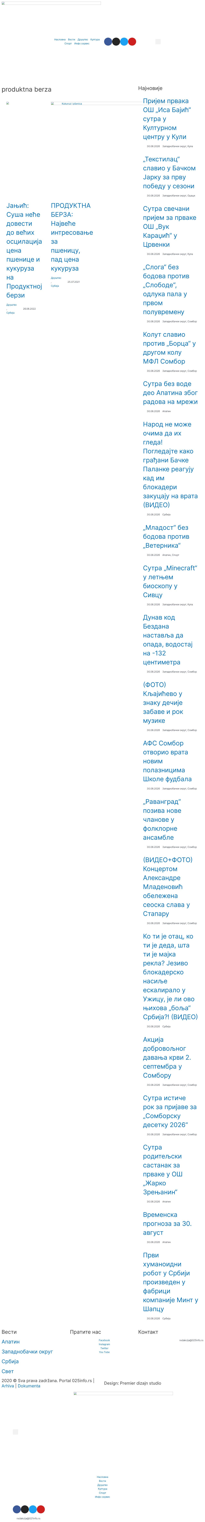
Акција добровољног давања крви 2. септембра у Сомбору (167, 1057)
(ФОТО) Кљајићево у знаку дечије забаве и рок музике (163, 702)
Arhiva (8, 1385)
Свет (8, 1371)
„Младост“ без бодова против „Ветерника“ (166, 536)
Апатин (11, 1342)
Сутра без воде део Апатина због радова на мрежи (170, 393)
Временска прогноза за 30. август (167, 1223)
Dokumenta (29, 1385)
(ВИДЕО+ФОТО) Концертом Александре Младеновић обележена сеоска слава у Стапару (168, 886)
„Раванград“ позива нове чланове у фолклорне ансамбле (162, 819)
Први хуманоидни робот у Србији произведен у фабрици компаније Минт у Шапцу (170, 1282)
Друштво (11, 304)
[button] (158, 41)
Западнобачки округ (27, 1351)
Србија (10, 312)
